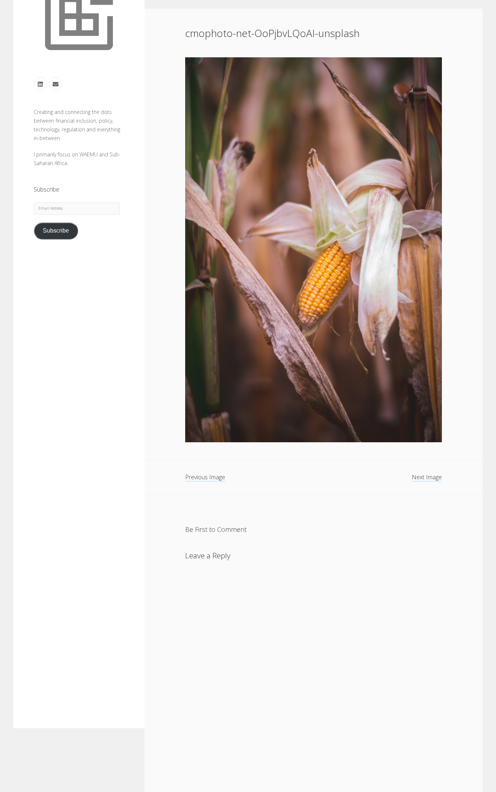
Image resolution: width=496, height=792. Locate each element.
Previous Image (205, 477)
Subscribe (56, 231)
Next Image (427, 477)
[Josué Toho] (79, 57)
